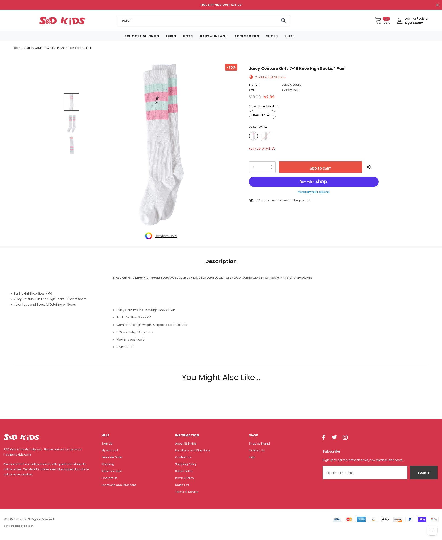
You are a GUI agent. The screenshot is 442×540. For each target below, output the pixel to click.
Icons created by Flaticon (18, 526)
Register (422, 18)
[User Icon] (400, 21)
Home (18, 48)
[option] (161, 145)
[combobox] (197, 20)
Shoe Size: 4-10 (262, 115)
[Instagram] (345, 438)
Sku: (252, 90)
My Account (414, 23)
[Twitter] (334, 438)
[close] (437, 5)
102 (258, 200)
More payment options (313, 192)
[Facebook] (323, 438)
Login (409, 18)
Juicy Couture (291, 85)
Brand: (253, 85)
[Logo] (62, 20)
